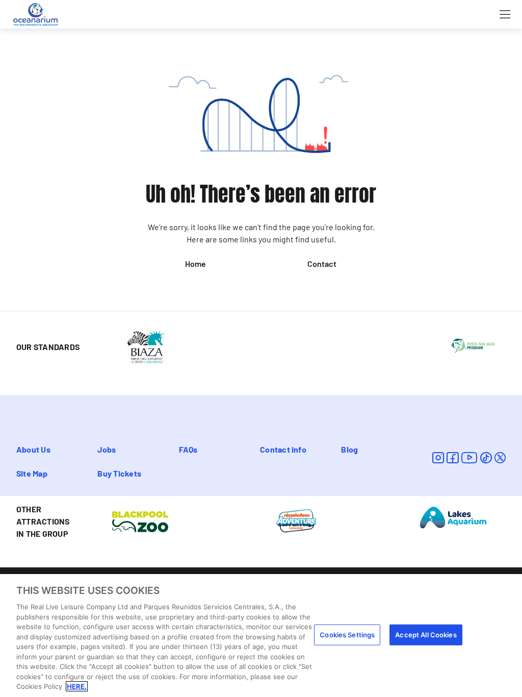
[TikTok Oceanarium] (486, 457)
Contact (321, 263)
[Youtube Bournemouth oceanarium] (469, 457)
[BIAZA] (145, 346)
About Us (33, 449)
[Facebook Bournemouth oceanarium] (452, 457)
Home (195, 263)
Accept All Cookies (425, 634)
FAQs (188, 449)
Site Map (31, 473)
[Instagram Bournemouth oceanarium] (438, 457)
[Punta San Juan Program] (473, 345)
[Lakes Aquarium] (453, 516)
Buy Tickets (119, 473)
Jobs (106, 449)
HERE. (77, 686)
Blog (349, 449)
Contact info (283, 449)
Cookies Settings (347, 634)
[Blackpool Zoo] (140, 520)
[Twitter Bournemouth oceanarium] (500, 457)
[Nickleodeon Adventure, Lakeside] (297, 520)
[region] (261, 635)
